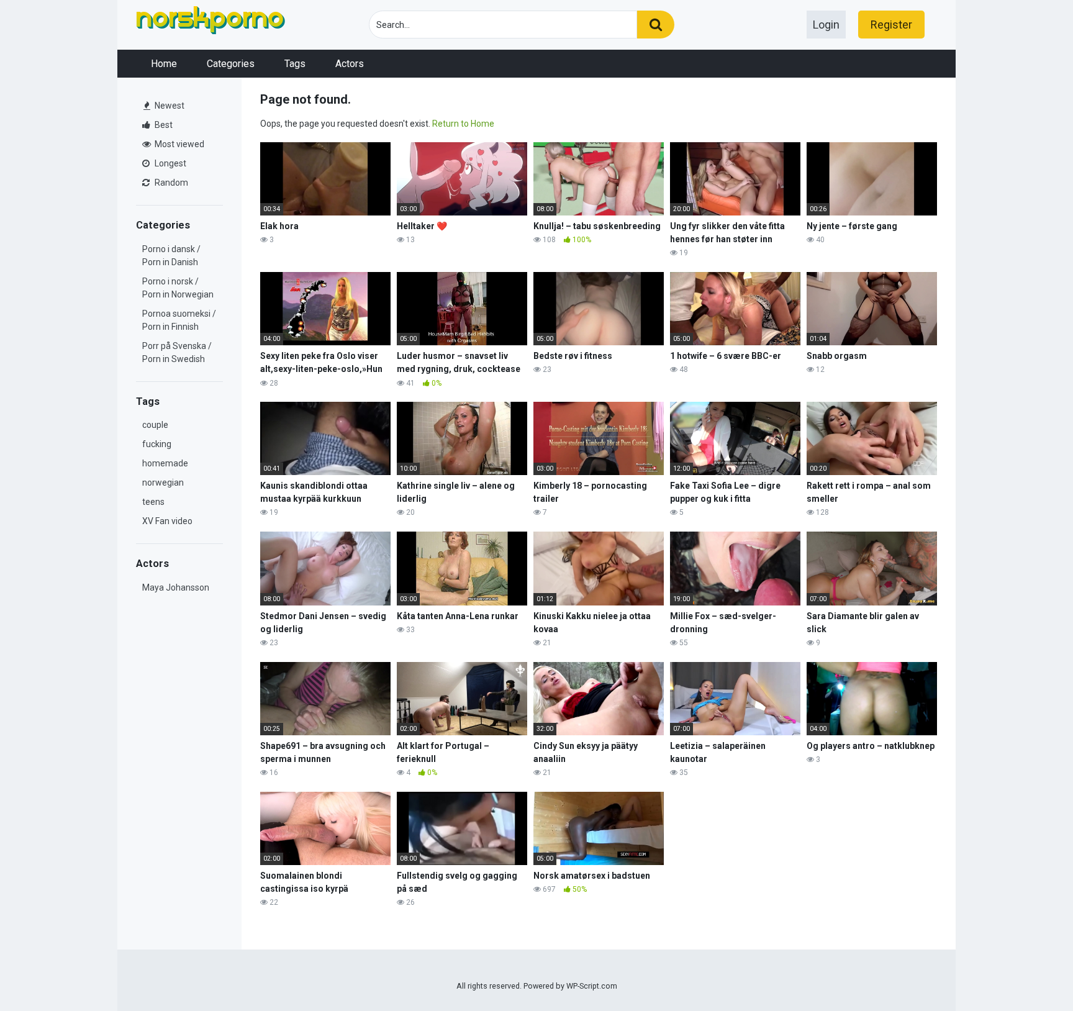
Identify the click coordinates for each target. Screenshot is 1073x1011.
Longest (169, 163)
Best (163, 125)
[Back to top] (1031, 973)
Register (891, 24)
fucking (156, 444)
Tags (295, 64)
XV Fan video (167, 521)
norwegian (163, 482)
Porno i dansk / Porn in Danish (171, 255)
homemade (165, 463)
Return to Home (463, 124)
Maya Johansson (175, 587)
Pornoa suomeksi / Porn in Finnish (179, 320)
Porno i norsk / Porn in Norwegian (178, 287)
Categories (231, 64)
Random (170, 183)
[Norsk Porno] (210, 22)
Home (164, 64)
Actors (349, 64)
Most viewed (178, 144)
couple (155, 425)
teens (153, 502)
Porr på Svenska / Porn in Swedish (177, 352)
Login (826, 24)
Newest (168, 106)
